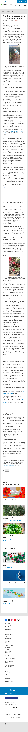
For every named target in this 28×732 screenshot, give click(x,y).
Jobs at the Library (9, 668)
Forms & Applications (10, 657)
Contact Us (11, 697)
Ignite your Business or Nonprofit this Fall (14, 582)
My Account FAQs (9, 634)
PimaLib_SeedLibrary (7, 11)
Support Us (7, 672)
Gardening (19, 520)
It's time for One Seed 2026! (10, 500)
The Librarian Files (9, 644)
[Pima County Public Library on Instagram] (12, 620)
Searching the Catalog (10, 628)
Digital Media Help (9, 654)
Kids (7, 520)
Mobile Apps (8, 629)
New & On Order (9, 645)
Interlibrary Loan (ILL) (10, 631)
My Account (7, 626)
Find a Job (7, 655)
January (18, 539)
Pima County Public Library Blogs (9, 10)
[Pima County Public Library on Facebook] (6, 620)
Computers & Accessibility (8, 651)
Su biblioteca (8, 680)
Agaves (5, 402)
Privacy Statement (17, 714)
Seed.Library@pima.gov (8, 465)
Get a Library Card (9, 625)
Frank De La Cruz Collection (9, 642)
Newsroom (7, 669)
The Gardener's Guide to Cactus (13, 400)
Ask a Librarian (8, 666)
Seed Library (8, 647)
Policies (6, 671)
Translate (23, 709)
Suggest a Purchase (9, 632)
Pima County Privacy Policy (11, 704)
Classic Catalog (8, 638)
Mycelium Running (11, 425)
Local (7, 471)
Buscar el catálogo (9, 681)
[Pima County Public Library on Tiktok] (18, 620)
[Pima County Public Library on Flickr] (9, 620)
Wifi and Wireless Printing (9, 662)
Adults (4, 520)
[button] (2, 1)
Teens (10, 520)
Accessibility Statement (13, 716)
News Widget (5, 501)
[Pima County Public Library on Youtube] (15, 620)
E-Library (7, 639)
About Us (7, 675)
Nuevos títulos (8, 683)
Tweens (14, 520)
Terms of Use (9, 714)
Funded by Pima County (10, 702)
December (14, 539)
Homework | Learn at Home (10, 659)
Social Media (7, 674)
